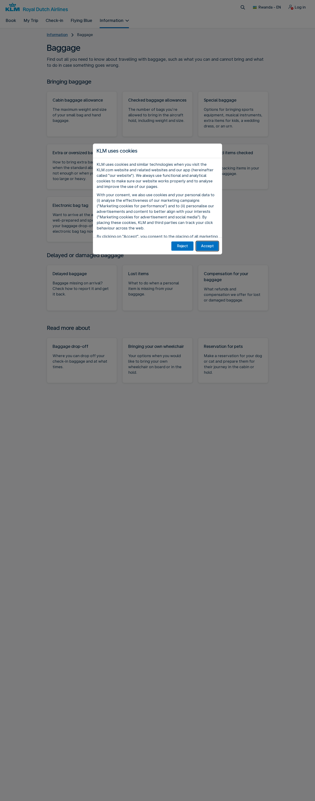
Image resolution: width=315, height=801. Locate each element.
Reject (182, 246)
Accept (207, 246)
